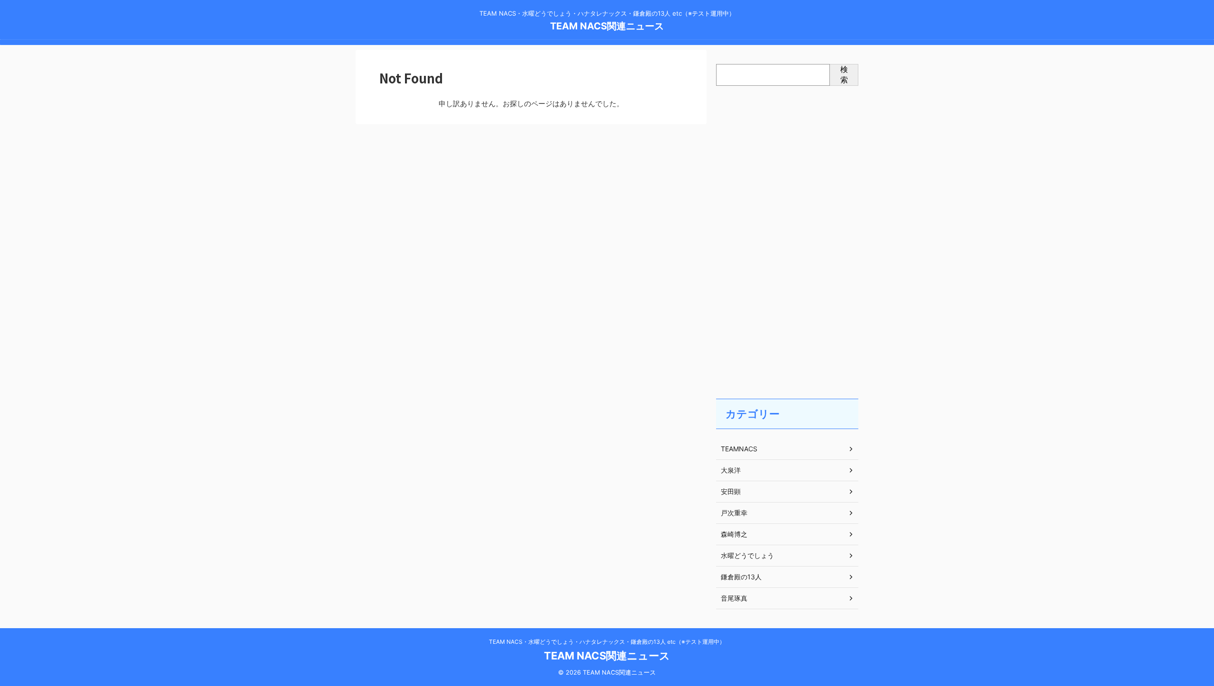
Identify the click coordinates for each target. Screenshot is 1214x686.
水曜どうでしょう (747, 555)
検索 (844, 74)
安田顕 (731, 491)
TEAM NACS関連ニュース (607, 26)
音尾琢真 (734, 598)
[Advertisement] (787, 233)
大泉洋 (731, 470)
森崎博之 (734, 534)
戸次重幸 (734, 513)
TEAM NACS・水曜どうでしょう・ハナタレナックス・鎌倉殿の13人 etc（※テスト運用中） (607, 641)
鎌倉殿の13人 (741, 577)
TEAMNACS (739, 449)
